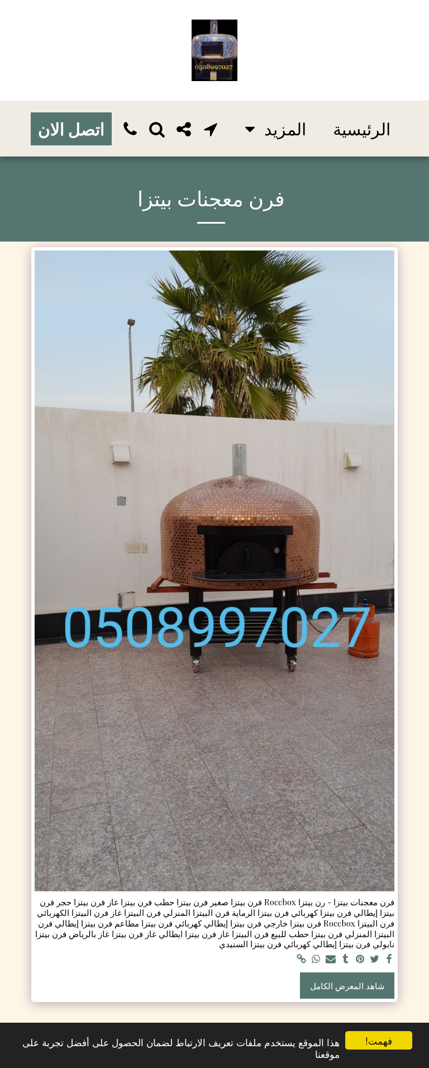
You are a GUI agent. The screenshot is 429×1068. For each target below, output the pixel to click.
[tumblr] (345, 959)
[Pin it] (360, 959)
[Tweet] (374, 959)
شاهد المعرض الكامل (347, 985)
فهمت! (378, 1040)
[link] (301, 959)
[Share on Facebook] (389, 959)
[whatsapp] (316, 959)
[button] (210, 129)
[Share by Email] (331, 959)
